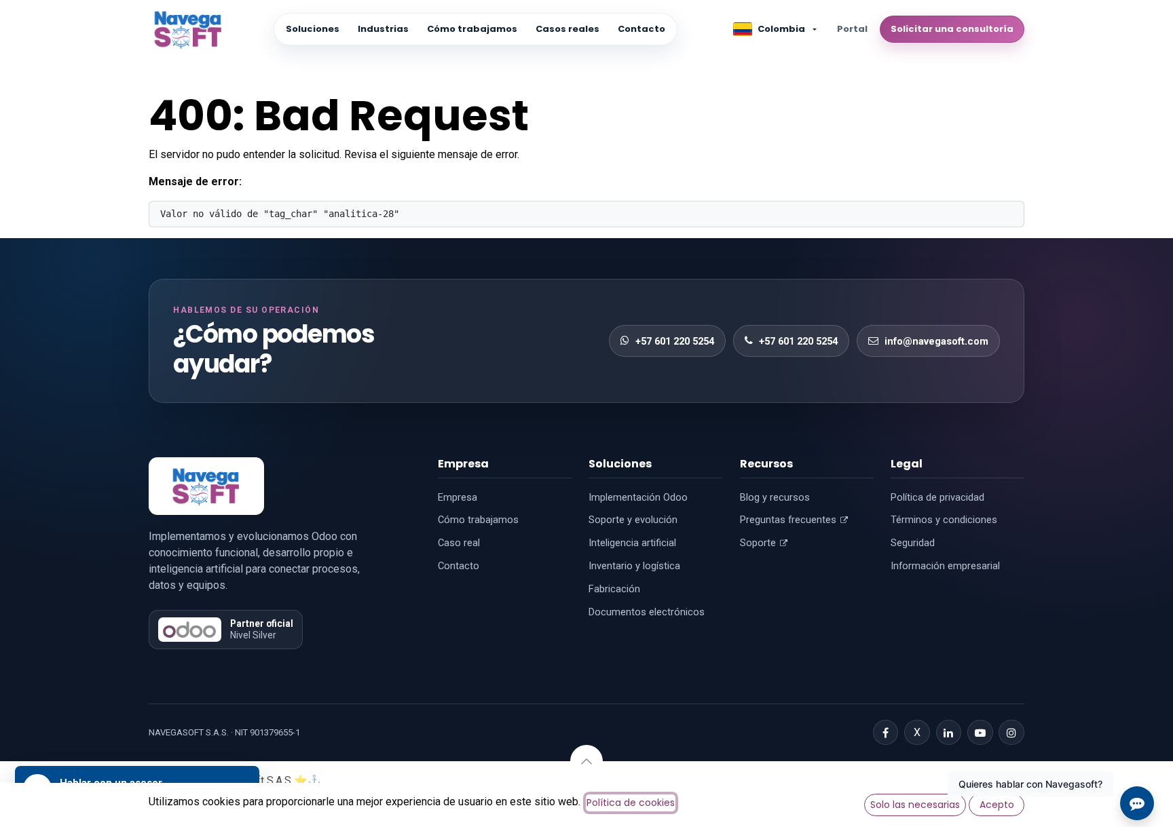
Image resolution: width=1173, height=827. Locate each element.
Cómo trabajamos (472, 28)
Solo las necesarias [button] (915, 804)
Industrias (383, 28)
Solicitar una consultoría (952, 28)
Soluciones (312, 28)
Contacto (641, 28)
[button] (586, 761)
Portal (852, 28)
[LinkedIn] (949, 733)
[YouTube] (980, 733)
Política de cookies (630, 802)
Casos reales (567, 28)
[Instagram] (1011, 733)
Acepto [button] (997, 804)
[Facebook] (886, 733)
